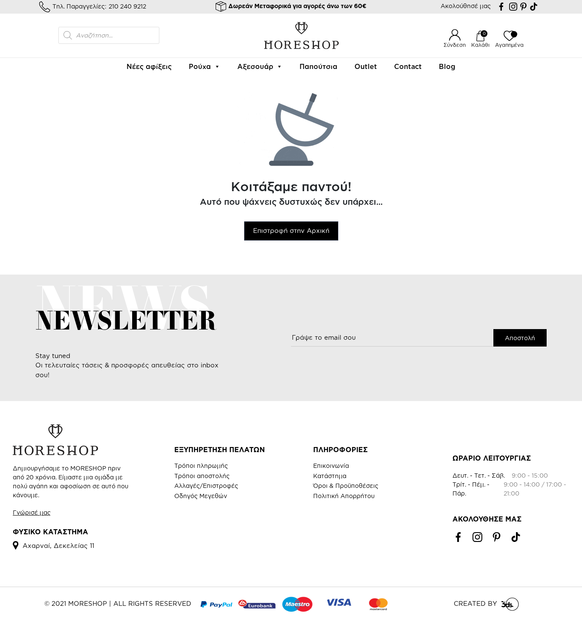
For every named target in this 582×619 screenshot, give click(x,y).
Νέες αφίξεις (149, 66)
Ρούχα (200, 66)
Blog (447, 66)
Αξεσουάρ (255, 66)
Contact (408, 66)
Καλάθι (480, 45)
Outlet (365, 66)
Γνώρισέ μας (32, 512)
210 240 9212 (127, 6)
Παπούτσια (318, 66)
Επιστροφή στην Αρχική (291, 230)
